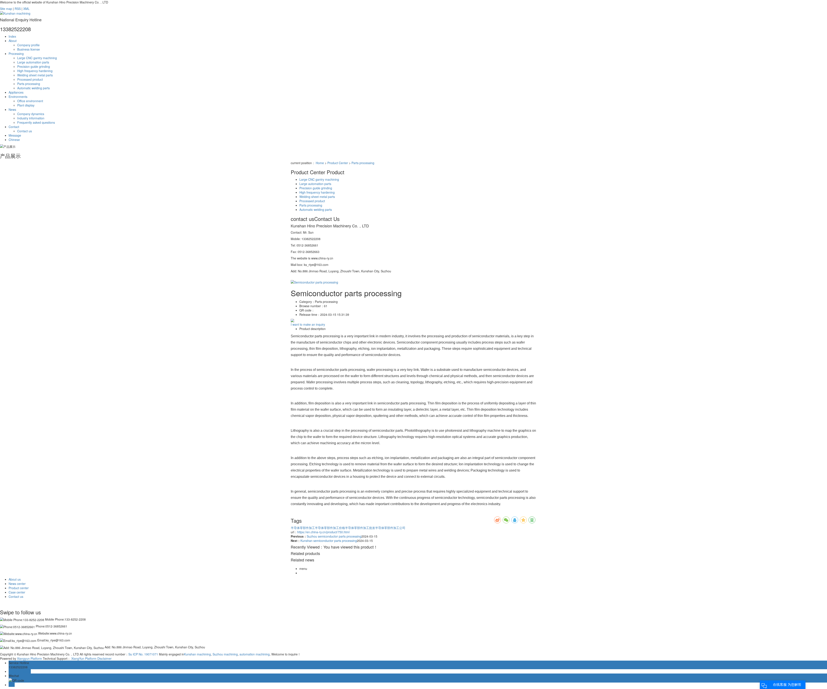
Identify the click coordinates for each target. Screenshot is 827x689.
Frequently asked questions (36, 122)
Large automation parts (33, 62)
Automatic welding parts (33, 88)
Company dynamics (30, 114)
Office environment (30, 101)
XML (26, 8)
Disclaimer (104, 658)
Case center (17, 592)
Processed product (30, 79)
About (13, 41)
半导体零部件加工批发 (360, 528)
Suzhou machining (225, 654)
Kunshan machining (197, 654)
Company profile (28, 45)
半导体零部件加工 (303, 528)
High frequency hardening (35, 71)
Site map (6, 8)
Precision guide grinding (33, 66)
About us (15, 579)
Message (15, 135)
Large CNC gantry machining (37, 58)
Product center (19, 588)
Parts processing (28, 84)
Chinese (14, 139)
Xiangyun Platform (29, 658)
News (12, 109)
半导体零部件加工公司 (390, 528)
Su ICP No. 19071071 (143, 654)
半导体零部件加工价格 (330, 528)
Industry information (30, 118)
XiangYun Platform (83, 658)
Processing (16, 53)
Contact (14, 127)
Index (12, 36)
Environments (18, 96)
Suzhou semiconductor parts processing (334, 536)
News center (17, 583)
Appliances (16, 92)
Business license (28, 49)
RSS (18, 8)
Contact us (24, 131)
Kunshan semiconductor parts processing (328, 540)
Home (320, 163)
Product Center (337, 163)
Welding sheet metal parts (35, 75)
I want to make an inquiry (308, 324)
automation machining (254, 654)
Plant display (25, 105)
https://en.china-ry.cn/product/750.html (323, 532)
